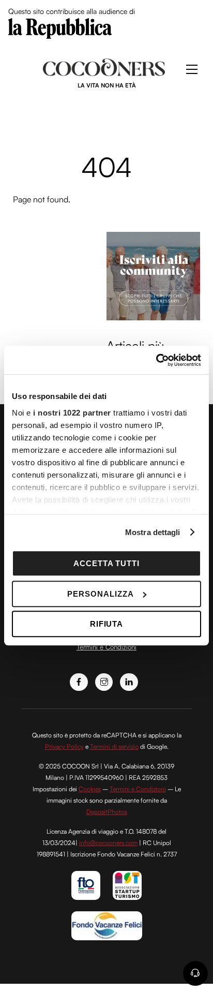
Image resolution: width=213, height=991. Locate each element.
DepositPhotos (106, 812)
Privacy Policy (64, 746)
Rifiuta (107, 623)
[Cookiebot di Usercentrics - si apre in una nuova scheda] (156, 360)
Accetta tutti (106, 563)
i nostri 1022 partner (72, 412)
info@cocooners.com (108, 843)
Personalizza (100, 593)
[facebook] (79, 681)
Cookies (90, 789)
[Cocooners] (104, 72)
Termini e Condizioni (106, 647)
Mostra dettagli (152, 532)
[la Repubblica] (60, 27)
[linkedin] (129, 681)
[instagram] (104, 681)
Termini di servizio (114, 746)
